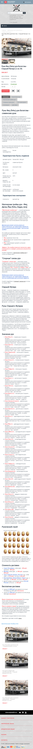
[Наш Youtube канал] (26, 712)
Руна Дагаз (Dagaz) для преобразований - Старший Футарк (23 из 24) (9, 672)
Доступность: (5, 84)
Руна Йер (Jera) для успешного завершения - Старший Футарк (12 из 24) (10, 699)
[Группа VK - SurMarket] (20, 712)
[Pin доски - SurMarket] (23, 712)
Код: (3, 82)
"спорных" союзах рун (19, 281)
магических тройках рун (20, 252)
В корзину (5, 91)
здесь (20, 618)
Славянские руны (6, 32)
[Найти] (24, 13)
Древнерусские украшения (15, 30)
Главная (4, 30)
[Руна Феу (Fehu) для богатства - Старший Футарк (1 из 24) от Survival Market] (16, 48)
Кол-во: (3, 86)
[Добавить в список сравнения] (18, 90)
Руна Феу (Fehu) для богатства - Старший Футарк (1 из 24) (10, 645)
